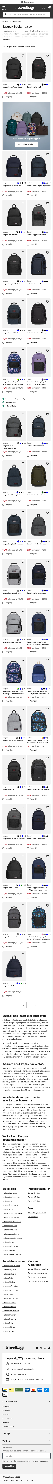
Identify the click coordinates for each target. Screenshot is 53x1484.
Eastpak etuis (7, 1201)
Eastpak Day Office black (10, 235)
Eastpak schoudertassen (12, 1238)
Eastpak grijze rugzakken (37, 1273)
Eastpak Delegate (9, 1274)
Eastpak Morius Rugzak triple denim (39, 186)
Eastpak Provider (11, 1043)
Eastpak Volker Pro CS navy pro (37, 284)
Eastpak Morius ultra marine (11, 186)
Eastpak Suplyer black (34, 87)
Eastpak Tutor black (8, 789)
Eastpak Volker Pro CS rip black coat (38, 789)
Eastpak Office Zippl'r (10, 1286)
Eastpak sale (33, 1216)
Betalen (5, 1414)
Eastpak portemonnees (11, 1221)
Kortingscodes (8, 1426)
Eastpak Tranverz (9, 1319)
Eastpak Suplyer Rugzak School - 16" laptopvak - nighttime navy (37, 889)
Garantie (5, 1422)
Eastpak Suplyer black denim (36, 235)
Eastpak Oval (7, 1294)
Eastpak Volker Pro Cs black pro (37, 333)
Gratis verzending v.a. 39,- (27, 2)
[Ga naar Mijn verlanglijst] (43, 8)
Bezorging (6, 1406)
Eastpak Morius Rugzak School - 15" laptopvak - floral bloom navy (12, 692)
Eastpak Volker (8, 1331)
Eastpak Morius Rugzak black (12, 87)
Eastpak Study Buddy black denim (13, 838)
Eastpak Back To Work (11, 1265)
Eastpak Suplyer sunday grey (11, 593)
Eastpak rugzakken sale (37, 1212)
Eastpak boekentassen (11, 1197)
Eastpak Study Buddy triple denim (13, 544)
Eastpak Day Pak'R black (10, 888)
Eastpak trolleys (8, 1250)
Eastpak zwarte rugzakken (38, 1281)
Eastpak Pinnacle (9, 1302)
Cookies (14, 1480)
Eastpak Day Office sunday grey (12, 740)
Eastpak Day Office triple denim (12, 495)
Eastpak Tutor (7, 1323)
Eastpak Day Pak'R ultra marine (12, 986)
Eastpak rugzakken (9, 1230)
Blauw (20, 84)
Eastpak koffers (8, 1209)
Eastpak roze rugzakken (37, 1277)
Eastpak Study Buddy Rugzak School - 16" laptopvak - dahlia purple (36, 383)
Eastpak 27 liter (34, 1197)
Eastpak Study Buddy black (11, 284)
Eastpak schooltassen (29, 1174)
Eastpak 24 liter (34, 1193)
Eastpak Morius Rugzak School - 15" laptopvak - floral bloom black (37, 741)
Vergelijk (8, 96)
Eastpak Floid (7, 1278)
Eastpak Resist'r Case (10, 1311)
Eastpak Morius (8, 1282)
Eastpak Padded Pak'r (10, 1298)
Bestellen (6, 1410)
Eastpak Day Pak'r (9, 1270)
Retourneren (7, 1418)
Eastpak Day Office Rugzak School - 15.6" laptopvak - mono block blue (38, 692)
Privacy (5, 1480)
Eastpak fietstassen (10, 1205)
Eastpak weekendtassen (11, 1254)
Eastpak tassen (8, 1242)
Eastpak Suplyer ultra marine (36, 593)
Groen (21, 885)
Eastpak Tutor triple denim (35, 446)
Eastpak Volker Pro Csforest (36, 495)
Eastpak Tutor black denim (11, 937)
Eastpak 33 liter (34, 1201)
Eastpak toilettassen (10, 1246)
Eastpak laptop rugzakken (12, 1213)
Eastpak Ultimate (9, 1327)
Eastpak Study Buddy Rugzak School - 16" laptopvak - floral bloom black (38, 938)
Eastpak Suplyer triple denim (11, 333)
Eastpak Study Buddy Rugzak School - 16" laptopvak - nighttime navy (38, 643)
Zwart (45, 84)
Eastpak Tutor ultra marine (36, 838)
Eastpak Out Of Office (11, 1290)
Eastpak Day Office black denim (37, 544)
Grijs (22, 84)
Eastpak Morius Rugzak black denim (9, 447)
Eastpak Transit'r (9, 1315)
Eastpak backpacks (9, 1193)
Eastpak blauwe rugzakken (38, 1269)
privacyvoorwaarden (41, 1461)
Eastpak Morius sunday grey (11, 642)
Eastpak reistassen (9, 1225)
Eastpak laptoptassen (10, 1217)
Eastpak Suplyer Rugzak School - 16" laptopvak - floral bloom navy (13, 383)
